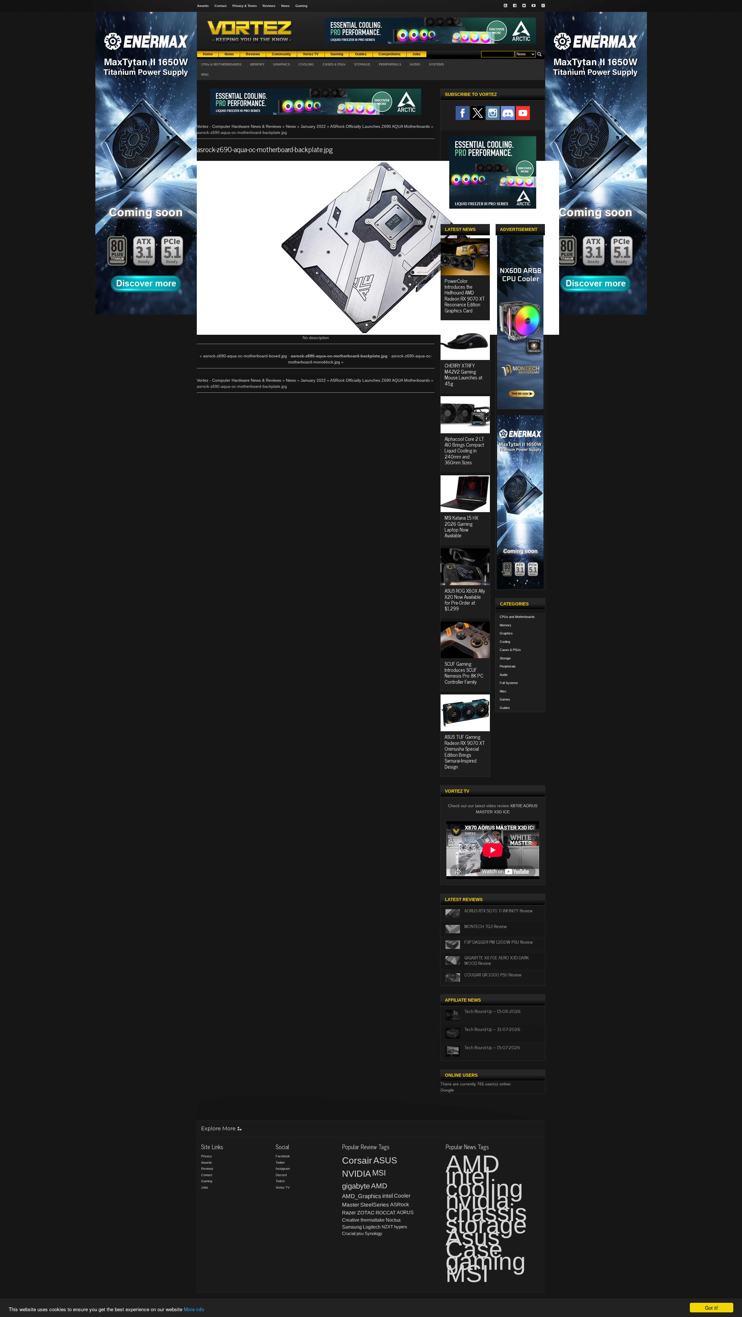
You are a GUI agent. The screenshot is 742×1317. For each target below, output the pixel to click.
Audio (504, 674)
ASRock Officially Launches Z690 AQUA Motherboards (380, 126)
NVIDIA (356, 1173)
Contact (220, 6)
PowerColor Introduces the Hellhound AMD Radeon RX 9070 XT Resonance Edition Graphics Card (465, 295)
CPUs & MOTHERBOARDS (221, 64)
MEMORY (257, 64)
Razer (349, 1213)
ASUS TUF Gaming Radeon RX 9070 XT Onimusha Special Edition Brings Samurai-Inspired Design (465, 751)
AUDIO (415, 64)
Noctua (393, 1220)
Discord (281, 1175)
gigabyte (356, 1186)
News (285, 6)
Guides (505, 708)
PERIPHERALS (390, 64)
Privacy (206, 1156)
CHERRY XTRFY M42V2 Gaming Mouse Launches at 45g (463, 374)
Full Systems (509, 683)
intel (387, 1196)
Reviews (269, 6)
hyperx (400, 1226)
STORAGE (362, 64)
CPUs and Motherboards (517, 617)
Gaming (301, 6)
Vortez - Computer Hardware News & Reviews (239, 126)
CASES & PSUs (334, 64)
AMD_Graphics (361, 1196)
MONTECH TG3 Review (485, 926)
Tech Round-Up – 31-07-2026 (492, 1029)
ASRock (399, 1204)
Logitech (372, 1227)
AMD (379, 1186)
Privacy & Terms (244, 6)
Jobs (204, 1187)
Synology (373, 1233)
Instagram (283, 1168)
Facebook (283, 1156)
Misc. (503, 691)
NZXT (387, 1226)
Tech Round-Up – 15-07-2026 (492, 1047)
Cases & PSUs (510, 650)
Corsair (357, 1160)
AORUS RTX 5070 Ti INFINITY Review (498, 910)
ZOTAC (365, 1213)
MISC (205, 74)
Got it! (711, 1307)
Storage (505, 658)
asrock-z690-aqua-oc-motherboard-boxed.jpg (245, 356)
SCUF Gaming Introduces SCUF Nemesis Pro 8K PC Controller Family (464, 672)
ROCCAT (386, 1213)
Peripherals (508, 666)
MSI (379, 1173)
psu (360, 1233)
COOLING (306, 64)
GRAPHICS (281, 64)
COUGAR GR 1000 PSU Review (492, 974)
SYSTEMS (436, 64)
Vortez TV (283, 1187)
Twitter (280, 1162)
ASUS (385, 1160)
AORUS (405, 1212)
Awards (203, 6)
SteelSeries (374, 1205)
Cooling (505, 641)
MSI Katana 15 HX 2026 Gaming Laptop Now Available (461, 526)
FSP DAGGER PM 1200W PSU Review (498, 941)
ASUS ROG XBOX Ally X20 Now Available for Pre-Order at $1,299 (465, 599)
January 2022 (313, 126)
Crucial (348, 1233)
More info (194, 1309)
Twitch (280, 1181)
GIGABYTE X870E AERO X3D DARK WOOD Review (496, 960)
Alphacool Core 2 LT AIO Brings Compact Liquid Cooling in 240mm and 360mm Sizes (464, 451)
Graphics (506, 633)
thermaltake (373, 1220)
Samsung (352, 1227)
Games (505, 699)
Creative (350, 1220)
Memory (505, 625)
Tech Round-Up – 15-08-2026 (492, 1011)
